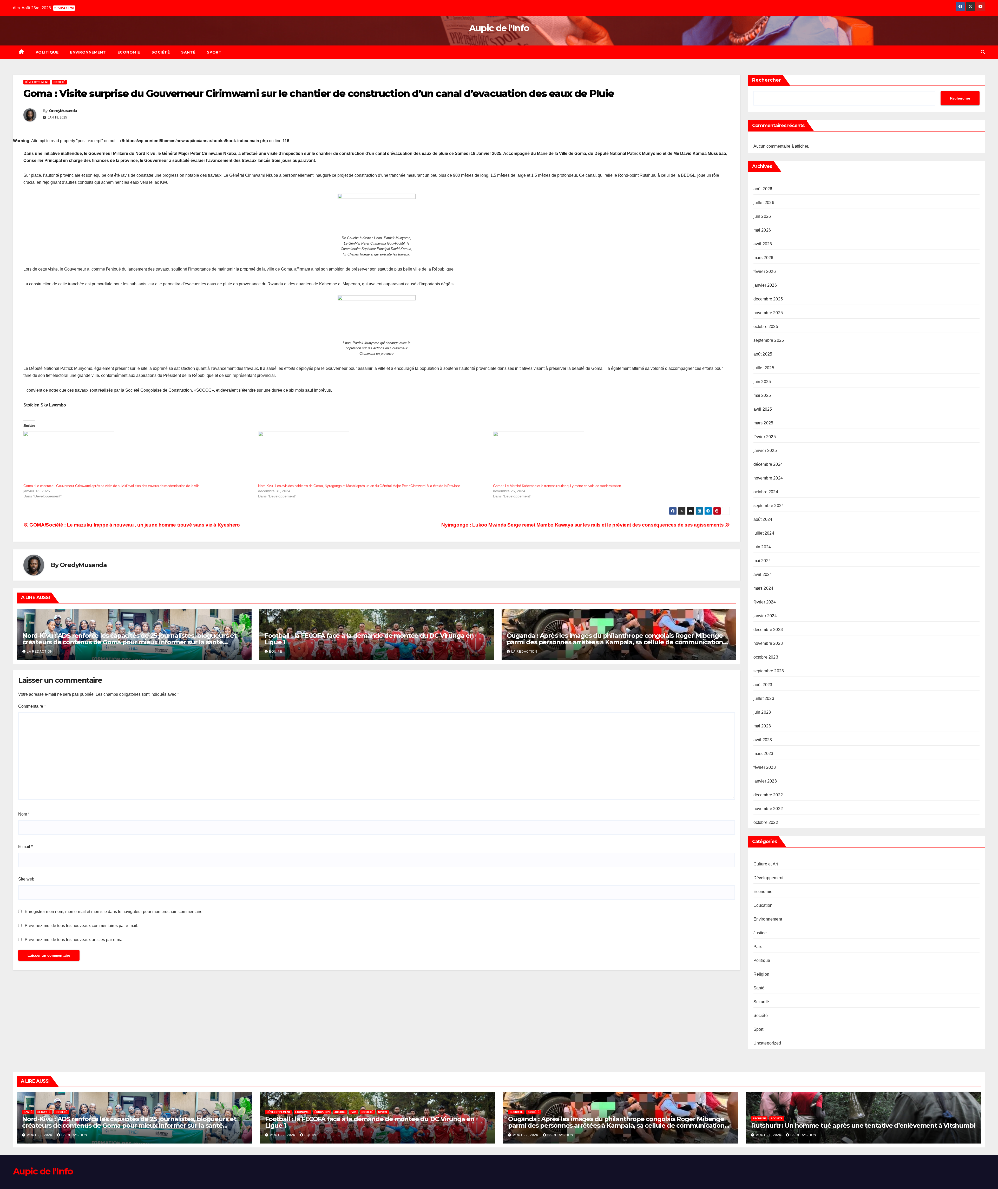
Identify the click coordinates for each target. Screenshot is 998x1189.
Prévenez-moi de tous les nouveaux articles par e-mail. (75, 939)
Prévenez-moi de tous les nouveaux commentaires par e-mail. (81, 925)
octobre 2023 (765, 657)
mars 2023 (763, 753)
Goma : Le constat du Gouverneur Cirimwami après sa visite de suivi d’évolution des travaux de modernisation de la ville (111, 486)
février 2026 (764, 271)
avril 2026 (762, 244)
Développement (37, 82)
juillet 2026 (763, 202)
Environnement (88, 52)
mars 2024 (763, 588)
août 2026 (762, 189)
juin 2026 (762, 216)
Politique (47, 52)
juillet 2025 (763, 368)
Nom (24, 814)
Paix (757, 946)
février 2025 (764, 437)
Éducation (763, 905)
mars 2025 (763, 423)
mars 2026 (763, 257)
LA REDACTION (40, 651)
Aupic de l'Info (499, 28)
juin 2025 (762, 381)
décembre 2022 (768, 795)
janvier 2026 (765, 285)
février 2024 (764, 602)
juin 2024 (762, 547)
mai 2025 (762, 395)
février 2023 (764, 767)
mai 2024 (762, 561)
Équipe (275, 651)
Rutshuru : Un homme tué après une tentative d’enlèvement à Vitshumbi (863, 1125)
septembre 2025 (768, 340)
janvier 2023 (765, 781)
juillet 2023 (763, 698)
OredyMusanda (63, 110)
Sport (214, 52)
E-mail (25, 846)
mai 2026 (762, 230)
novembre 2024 (768, 478)
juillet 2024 (763, 533)
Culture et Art (765, 864)
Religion (761, 974)
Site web (26, 879)
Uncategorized (767, 1043)
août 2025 (762, 354)
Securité (761, 1002)
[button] (983, 52)
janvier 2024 (765, 616)
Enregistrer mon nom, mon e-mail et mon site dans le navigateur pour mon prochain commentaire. (114, 911)
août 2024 (762, 519)
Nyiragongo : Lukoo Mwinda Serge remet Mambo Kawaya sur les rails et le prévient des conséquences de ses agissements (583, 525)
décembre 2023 (768, 629)
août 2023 (762, 684)
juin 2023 (762, 712)
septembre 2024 (768, 505)
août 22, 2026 (283, 1135)
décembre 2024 (768, 464)
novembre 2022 (768, 808)
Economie (128, 52)
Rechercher (766, 80)
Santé (188, 52)
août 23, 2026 (40, 1135)
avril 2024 (762, 574)
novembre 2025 (768, 313)
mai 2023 (762, 726)
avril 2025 (762, 409)
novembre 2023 (768, 643)
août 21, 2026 (769, 1135)
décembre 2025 (768, 299)
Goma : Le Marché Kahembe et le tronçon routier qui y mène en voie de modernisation (557, 486)
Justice (760, 933)
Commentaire (32, 706)
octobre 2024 (765, 492)
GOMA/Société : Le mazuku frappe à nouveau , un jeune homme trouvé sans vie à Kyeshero (134, 525)
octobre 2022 (765, 822)
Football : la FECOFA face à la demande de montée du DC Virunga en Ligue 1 (369, 639)
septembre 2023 (768, 671)
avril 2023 (762, 740)
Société (161, 52)
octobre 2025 (765, 326)
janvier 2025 (765, 450)
